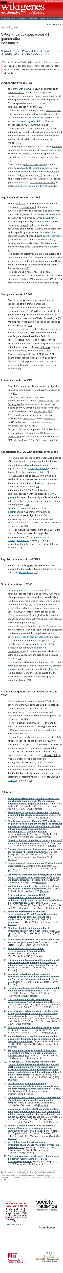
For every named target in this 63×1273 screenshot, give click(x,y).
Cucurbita (13, 615)
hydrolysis (13, 210)
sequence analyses (37, 178)
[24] (29, 680)
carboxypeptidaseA (39, 347)
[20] (36, 572)
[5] (55, 186)
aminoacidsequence (34, 164)
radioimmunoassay (38, 519)
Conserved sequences (19, 329)
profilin (46, 662)
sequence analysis (17, 766)
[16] (47, 472)
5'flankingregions (48, 329)
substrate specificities (23, 354)
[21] (58, 601)
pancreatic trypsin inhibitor (30, 121)
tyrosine (54, 246)
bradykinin (48, 217)
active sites (19, 268)
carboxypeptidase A (18, 106)
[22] (34, 622)
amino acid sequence (23, 457)
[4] (9, 160)
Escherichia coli (16, 92)
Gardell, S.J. (51, 51)
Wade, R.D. (11, 53)
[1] (59, 99)
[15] (34, 425)
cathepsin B (40, 647)
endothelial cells (16, 425)
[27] (54, 751)
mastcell (20, 203)
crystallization (52, 157)
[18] (26, 526)
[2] (57, 114)
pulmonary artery (43, 422)
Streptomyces (53, 110)
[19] (20, 547)
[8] (9, 250)
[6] (56, 217)
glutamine (53, 669)
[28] (31, 780)
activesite (44, 350)
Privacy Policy (49, 1177)
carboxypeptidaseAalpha (21, 486)
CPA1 (29, 82)
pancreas (57, 146)
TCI (26, 88)
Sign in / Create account (53, 1)
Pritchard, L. (29, 51)
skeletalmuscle (46, 400)
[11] (52, 350)
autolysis (26, 153)
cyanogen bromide (38, 468)
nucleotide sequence (46, 321)
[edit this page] (54, 24)
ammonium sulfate (51, 150)
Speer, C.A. (31, 53)
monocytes (49, 418)
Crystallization (15, 755)
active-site (28, 597)
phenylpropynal (47, 114)
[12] (15, 393)
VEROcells (13, 436)
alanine (40, 483)
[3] (18, 142)
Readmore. (12, 73)
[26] (26, 733)
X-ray (29, 604)
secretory (12, 780)
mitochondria (40, 411)
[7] (54, 239)
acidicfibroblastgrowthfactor (37, 168)
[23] (19, 658)
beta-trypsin (49, 608)
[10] (30, 325)
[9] (59, 318)
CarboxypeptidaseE (18, 590)
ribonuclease (26, 572)
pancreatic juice (16, 235)
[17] (27, 504)
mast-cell (43, 279)
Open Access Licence (33, 1177)
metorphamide (15, 511)
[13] (57, 400)
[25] (26, 719)
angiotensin (54, 210)
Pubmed (37, 809)
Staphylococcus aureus (42, 182)
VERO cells (29, 418)
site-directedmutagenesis (36, 737)
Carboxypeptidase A (18, 146)
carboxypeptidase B (18, 540)
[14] (50, 411)
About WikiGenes (16, 1177)
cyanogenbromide (32, 186)
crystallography (50, 730)
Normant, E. (8, 51)
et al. (18, 51)
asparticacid (39, 537)
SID (30, 117)
